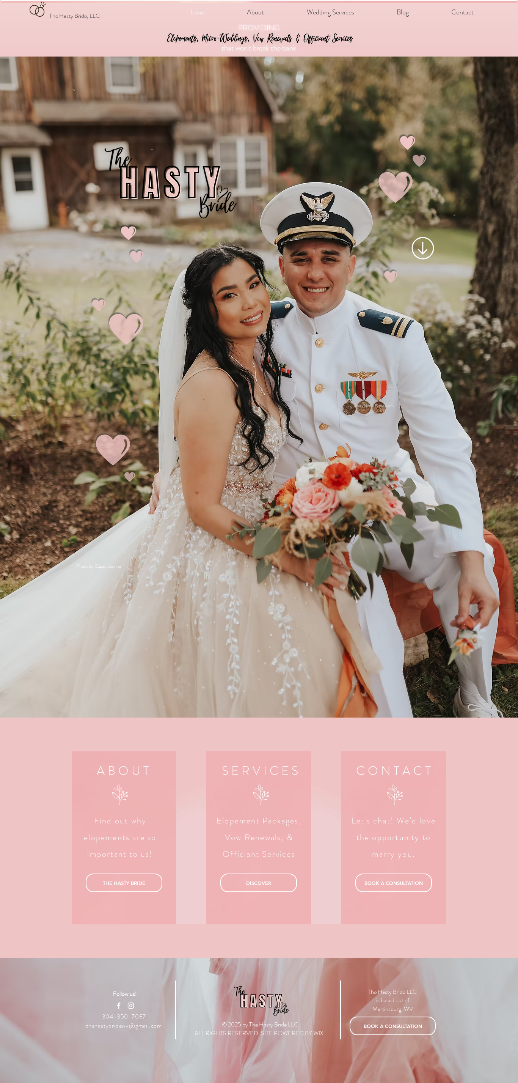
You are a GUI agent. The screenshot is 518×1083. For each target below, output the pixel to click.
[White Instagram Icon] (131, 1005)
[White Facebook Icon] (119, 1005)
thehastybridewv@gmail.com (124, 1025)
